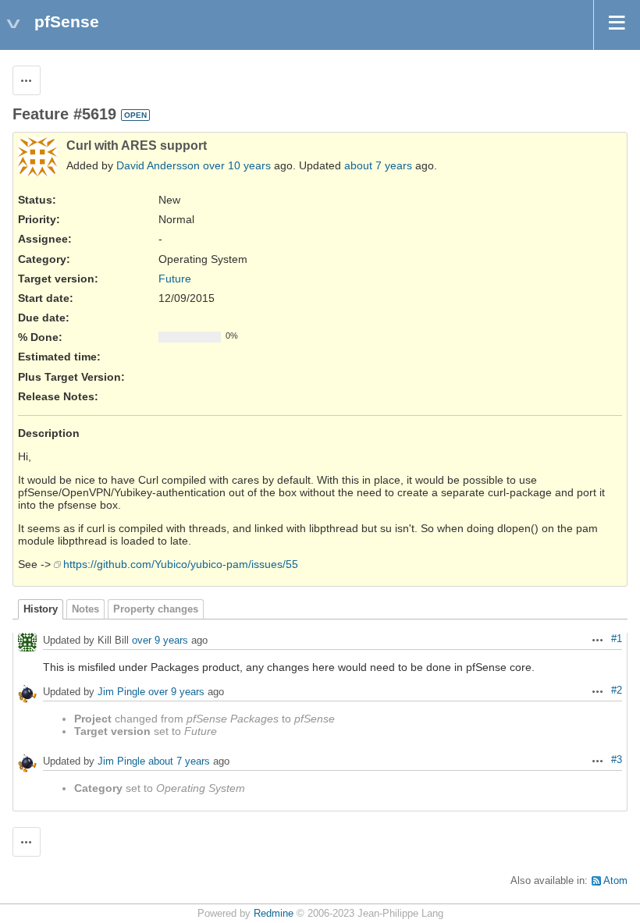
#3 (616, 759)
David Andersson (158, 165)
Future (174, 278)
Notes (85, 609)
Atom (615, 880)
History (40, 609)
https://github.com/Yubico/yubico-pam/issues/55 (180, 564)
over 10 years (237, 165)
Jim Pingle (121, 692)
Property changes (155, 609)
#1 (616, 639)
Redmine (273, 913)
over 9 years (160, 641)
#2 (616, 690)
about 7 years (378, 165)
